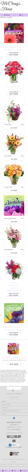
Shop (8, 15)
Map (14, 471)
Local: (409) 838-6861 (14, 429)
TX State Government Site (20, 464)
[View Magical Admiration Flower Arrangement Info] (14, 236)
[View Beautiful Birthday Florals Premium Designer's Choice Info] (14, 205)
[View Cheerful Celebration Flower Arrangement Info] (14, 268)
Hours (24, 471)
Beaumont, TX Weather (6, 464)
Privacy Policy (4, 466)
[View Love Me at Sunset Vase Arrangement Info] (14, 174)
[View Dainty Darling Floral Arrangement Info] (14, 142)
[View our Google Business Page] (14, 419)
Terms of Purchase (14, 466)
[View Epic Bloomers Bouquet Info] (14, 72)
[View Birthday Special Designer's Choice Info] (14, 313)
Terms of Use (24, 466)
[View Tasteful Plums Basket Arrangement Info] (14, 111)
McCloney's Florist (10, 6)
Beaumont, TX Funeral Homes (10, 459)
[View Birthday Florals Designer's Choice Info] (14, 33)
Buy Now (14, 55)
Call (5, 471)
